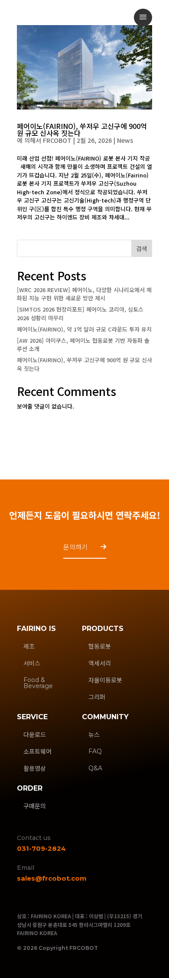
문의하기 (75, 546)
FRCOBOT (57, 140)
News (125, 140)
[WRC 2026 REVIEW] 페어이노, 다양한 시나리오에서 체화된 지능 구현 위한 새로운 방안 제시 (84, 294)
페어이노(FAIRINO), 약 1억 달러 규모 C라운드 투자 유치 (84, 329)
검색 (141, 248)
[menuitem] (143, 17)
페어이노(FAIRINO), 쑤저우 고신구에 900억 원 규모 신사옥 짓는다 (82, 129)
